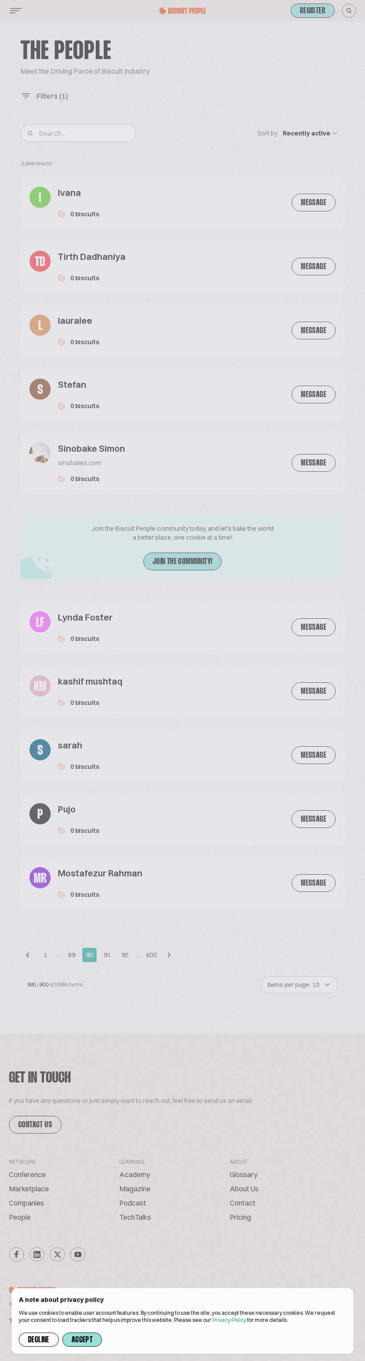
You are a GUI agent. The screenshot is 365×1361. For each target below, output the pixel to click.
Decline (38, 1340)
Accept (82, 1340)
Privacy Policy (229, 1320)
